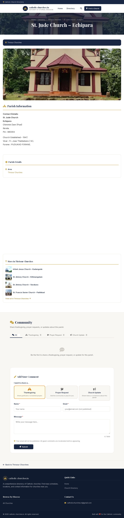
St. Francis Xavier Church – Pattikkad (29, 292)
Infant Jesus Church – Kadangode (27, 269)
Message (18, 417)
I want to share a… (21, 383)
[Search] (81, 8)
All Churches (8, 503)
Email (66, 404)
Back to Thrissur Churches (17, 465)
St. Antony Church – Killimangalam (27, 277)
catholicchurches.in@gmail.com (79, 503)
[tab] (16, 335)
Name (17, 404)
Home (60, 8)
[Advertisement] (62, 216)
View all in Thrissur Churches (17, 299)
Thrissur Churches (54, 20)
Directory (71, 8)
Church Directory (71, 488)
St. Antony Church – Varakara (25, 285)
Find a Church (93, 8)
